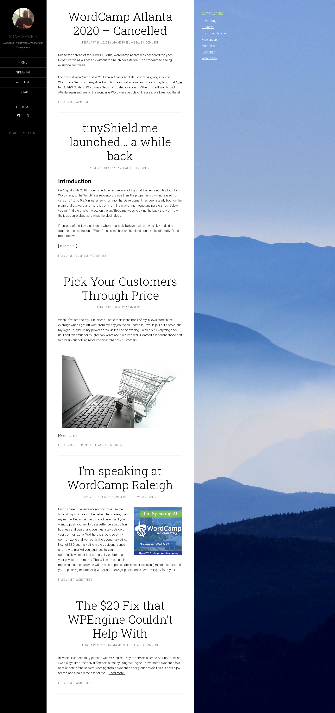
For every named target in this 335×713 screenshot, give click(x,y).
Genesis (32, 132)
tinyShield (137, 190)
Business (82, 255)
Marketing (208, 46)
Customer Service (214, 33)
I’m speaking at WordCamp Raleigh (120, 477)
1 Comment (143, 167)
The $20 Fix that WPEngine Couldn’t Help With (120, 619)
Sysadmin (208, 52)
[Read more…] (67, 246)
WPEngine (116, 658)
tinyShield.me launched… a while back (120, 141)
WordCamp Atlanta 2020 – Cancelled (120, 23)
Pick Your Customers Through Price (120, 288)
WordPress (84, 102)
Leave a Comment (146, 42)
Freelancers (99, 445)
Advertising (209, 21)
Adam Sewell (23, 36)
